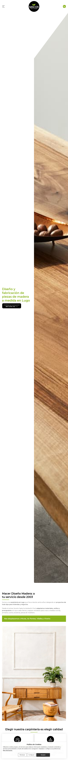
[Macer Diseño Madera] (34, 6)
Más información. (8, 750)
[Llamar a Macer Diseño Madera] (64, 6)
